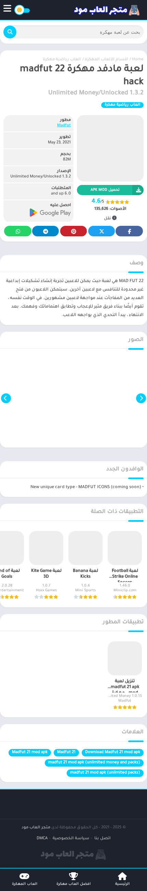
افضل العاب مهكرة (73, 884)
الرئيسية (122, 884)
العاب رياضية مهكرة (62, 60)
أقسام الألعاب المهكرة (106, 60)
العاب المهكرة (24, 884)
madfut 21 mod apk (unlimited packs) (105, 773)
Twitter (101, 231)
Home (138, 60)
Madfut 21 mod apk (30, 752)
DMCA (42, 839)
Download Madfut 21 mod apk (112, 752)
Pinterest (73, 231)
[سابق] (141, 398)
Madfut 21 (66, 752)
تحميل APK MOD (105, 190)
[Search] (9, 32)
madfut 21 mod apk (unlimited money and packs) (94, 763)
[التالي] (6, 398)
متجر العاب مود (36, 828)
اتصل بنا (102, 839)
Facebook (129, 231)
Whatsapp (17, 231)
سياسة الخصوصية (71, 839)
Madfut (64, 126)
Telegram (45, 231)
